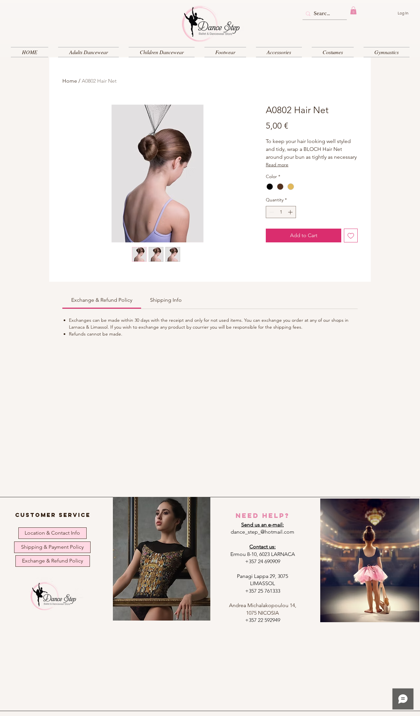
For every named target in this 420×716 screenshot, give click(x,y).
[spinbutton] (281, 212)
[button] (353, 10)
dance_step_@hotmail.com (262, 532)
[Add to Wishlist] (351, 235)
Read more (277, 165)
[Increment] (291, 212)
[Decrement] (271, 212)
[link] (101, 300)
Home (69, 81)
